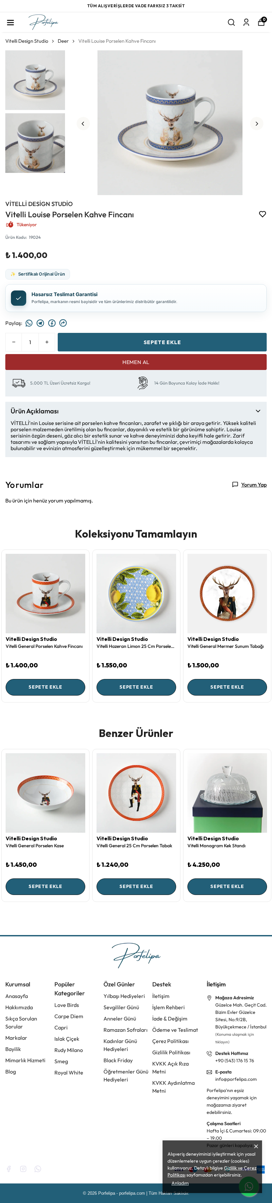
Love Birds (66, 1005)
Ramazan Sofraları (125, 1029)
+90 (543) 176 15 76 (234, 1061)
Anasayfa (16, 996)
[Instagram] (23, 1169)
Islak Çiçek (66, 1038)
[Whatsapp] (37, 1169)
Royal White (68, 1072)
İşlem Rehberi (168, 1007)
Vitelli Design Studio (26, 40)
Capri (61, 1027)
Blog (10, 1071)
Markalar (16, 1037)
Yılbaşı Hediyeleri (124, 996)
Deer (63, 40)
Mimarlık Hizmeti (25, 1060)
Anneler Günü (119, 1018)
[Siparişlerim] (246, 22)
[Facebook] (8, 1169)
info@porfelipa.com (236, 1079)
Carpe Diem (68, 1016)
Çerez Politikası (170, 1041)
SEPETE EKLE (162, 342)
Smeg (61, 1061)
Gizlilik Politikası (171, 1052)
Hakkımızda (19, 1007)
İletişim (161, 996)
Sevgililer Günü (121, 1007)
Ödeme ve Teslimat (175, 1029)
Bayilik (13, 1049)
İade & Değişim (169, 1018)
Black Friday (118, 1060)
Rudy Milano (68, 1050)
